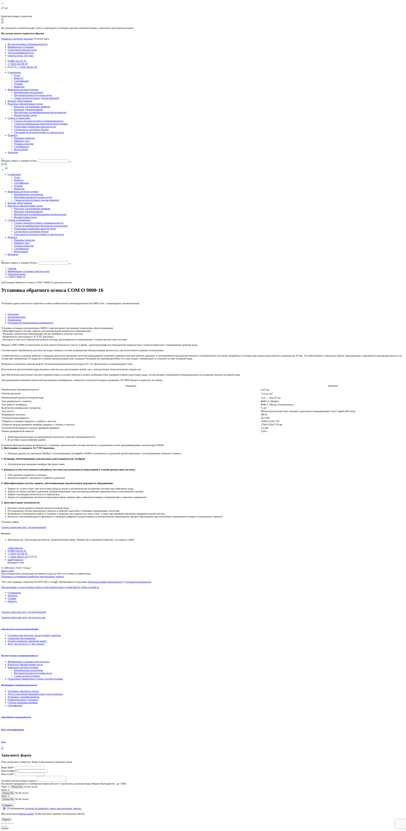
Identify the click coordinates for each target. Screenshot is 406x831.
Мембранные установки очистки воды (28, 271)
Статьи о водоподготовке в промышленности (38, 121)
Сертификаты (21, 81)
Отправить (8, 805)
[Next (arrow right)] (5, 826)
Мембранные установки (21, 47)
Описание (13, 314)
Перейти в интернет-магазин (17, 38)
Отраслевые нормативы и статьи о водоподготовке (35, 678)
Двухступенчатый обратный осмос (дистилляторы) (35, 694)
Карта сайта (7, 570)
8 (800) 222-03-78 (17, 61)
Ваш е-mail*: (8, 774)
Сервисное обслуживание (22, 638)
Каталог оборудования (20, 101)
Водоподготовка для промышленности (19, 655)
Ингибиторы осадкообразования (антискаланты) (40, 112)
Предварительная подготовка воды (33, 95)
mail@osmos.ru (15, 559)
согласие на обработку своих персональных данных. (53, 808)
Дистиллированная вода (21, 52)
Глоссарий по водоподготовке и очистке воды (39, 132)
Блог (3, 742)
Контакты (13, 152)
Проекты (12, 135)
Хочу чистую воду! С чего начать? (26, 644)
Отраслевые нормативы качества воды (35, 126)
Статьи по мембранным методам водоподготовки (41, 123)
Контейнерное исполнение (28, 92)
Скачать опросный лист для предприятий (23, 527)
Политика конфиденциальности (105, 582)
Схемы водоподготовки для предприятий (36, 98)
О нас (17, 75)
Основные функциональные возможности (30, 322)
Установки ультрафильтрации (23, 697)
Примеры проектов (24, 138)
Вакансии (19, 86)
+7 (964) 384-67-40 (27, 67)
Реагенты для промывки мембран (32, 106)
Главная (12, 268)
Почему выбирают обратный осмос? (27, 641)
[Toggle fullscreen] (9, 823)
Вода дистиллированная (12, 729)
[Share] (5, 823)
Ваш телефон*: (9, 770)
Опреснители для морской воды (16, 717)
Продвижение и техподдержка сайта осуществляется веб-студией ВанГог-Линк (50, 587)
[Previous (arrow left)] (2, 826)
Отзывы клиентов (23, 143)
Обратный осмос (17, 274)
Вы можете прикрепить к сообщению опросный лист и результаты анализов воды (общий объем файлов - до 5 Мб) (63, 783)
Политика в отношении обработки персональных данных (32, 576)
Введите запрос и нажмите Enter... (19, 160)
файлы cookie (26, 813)
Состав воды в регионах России (31, 129)
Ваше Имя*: (7, 767)
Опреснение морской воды (22, 50)
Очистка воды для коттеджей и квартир (19, 629)
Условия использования (138, 582)
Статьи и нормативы (19, 118)
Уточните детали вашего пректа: (19, 780)
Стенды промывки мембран (23, 702)
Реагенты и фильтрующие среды (25, 103)
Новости (18, 78)
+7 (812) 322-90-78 (17, 63)
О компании (14, 72)
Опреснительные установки (23, 699)
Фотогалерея (21, 149)
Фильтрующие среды (25, 115)
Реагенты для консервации (28, 109)
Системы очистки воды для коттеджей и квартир (34, 635)
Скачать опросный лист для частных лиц (23, 617)
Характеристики (17, 317)
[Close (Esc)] (2, 823)
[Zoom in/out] (12, 823)
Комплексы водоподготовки (23, 89)
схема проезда (15, 548)
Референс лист (22, 141)
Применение (14, 320)
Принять (6, 819)
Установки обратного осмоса (23, 691)
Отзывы (18, 83)
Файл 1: (5, 786)
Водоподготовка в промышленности (27, 44)
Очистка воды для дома (20, 55)
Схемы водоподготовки (27, 676)
